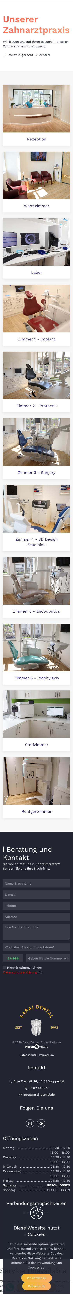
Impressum (46, 1054)
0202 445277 (38, 1088)
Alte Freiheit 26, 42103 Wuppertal (38, 1081)
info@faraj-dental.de (38, 1094)
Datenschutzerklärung (20, 972)
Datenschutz (27, 1054)
